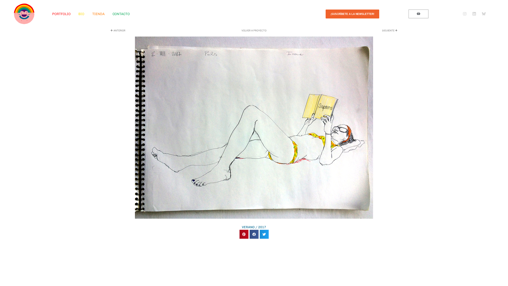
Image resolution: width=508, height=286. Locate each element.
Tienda (98, 14)
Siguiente (388, 30)
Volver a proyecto (254, 30)
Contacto (121, 14)
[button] (244, 234)
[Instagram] (465, 14)
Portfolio (61, 14)
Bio (81, 14)
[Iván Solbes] (24, 14)
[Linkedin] (474, 14)
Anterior (119, 30)
